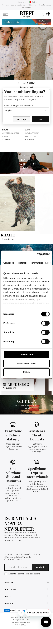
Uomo (10, 559)
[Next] (47, 203)
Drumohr (47, 133)
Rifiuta (26, 372)
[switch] (45, 323)
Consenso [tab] (8, 263)
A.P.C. (19, 130)
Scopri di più (26, 87)
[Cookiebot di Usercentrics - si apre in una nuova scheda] (37, 255)
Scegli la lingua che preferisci (18, 105)
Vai (40, 119)
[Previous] (5, 203)
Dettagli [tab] (22, 263)
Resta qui (21, 119)
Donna (19, 559)
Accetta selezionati (26, 363)
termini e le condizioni (29, 574)
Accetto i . (24, 574)
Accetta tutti (26, 354)
